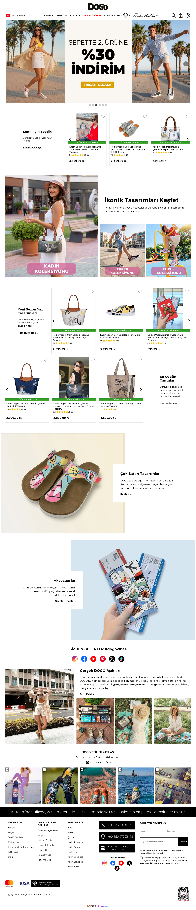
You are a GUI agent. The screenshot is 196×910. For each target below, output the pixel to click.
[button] (90, 105)
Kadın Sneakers (75, 857)
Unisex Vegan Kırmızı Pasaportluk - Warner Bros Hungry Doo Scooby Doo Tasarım (120, 337)
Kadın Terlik (73, 866)
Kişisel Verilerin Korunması (21, 847)
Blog (10, 857)
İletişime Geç (44, 860)
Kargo (41, 835)
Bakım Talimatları (46, 845)
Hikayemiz (13, 827)
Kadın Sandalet (75, 862)
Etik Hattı (42, 850)
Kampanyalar (44, 855)
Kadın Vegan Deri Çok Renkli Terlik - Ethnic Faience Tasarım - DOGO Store (86, 149)
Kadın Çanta (74, 847)
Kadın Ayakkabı (75, 842)
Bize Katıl (86, 694)
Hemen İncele (168, 403)
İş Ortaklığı (13, 852)
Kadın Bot (73, 852)
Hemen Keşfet (27, 332)
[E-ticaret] (98, 906)
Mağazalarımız (15, 842)
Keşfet (124, 494)
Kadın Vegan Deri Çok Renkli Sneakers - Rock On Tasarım (73, 336)
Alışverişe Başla (32, 147)
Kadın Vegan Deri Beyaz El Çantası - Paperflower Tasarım (126, 148)
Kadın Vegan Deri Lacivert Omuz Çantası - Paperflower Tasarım (23, 405)
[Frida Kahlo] (144, 15)
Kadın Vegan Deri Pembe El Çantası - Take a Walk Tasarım (120, 405)
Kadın (47, 15)
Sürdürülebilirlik (15, 837)
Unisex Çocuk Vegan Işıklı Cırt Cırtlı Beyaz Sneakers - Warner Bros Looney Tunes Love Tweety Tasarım (168, 337)
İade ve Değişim (46, 840)
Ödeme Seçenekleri (48, 830)
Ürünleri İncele (64, 601)
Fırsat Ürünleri (93, 15)
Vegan (11, 832)
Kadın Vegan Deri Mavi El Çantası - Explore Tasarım (71, 405)
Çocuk (74, 15)
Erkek (60, 15)
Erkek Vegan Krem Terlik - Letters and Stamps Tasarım (170, 148)
